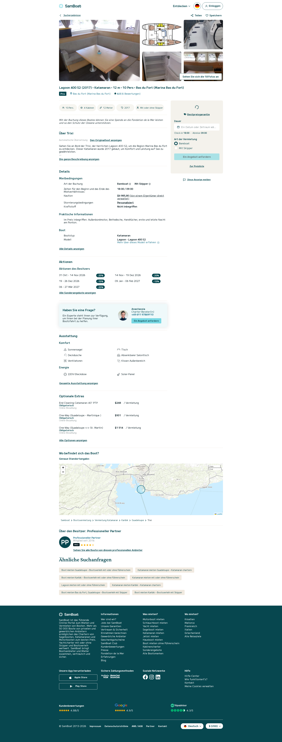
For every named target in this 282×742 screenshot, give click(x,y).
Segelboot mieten (153, 629)
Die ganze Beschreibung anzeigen (79, 159)
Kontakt (189, 682)
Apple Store (80, 677)
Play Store (81, 685)
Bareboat (184, 143)
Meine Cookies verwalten (199, 686)
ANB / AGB (137, 726)
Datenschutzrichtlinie (116, 726)
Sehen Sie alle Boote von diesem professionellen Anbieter (108, 550)
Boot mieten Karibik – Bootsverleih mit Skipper (158, 592)
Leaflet (219, 514)
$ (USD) (213, 726)
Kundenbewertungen (112, 646)
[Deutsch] (197, 6)
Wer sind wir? (108, 619)
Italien (188, 629)
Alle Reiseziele (193, 636)
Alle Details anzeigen (71, 248)
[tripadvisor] (179, 705)
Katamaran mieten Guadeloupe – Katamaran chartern (165, 570)
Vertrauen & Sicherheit (114, 629)
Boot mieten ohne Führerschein (161, 643)
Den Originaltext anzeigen (106, 140)
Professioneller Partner (87, 537)
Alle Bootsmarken (153, 653)
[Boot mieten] (70, 6)
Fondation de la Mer (112, 653)
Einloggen (214, 5)
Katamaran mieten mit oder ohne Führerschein (155, 577)
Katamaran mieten (153, 633)
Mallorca (189, 622)
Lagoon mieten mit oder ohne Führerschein (83, 585)
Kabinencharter (152, 646)
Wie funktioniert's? (196, 679)
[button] (63, 467)
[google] (121, 705)
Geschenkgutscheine (113, 639)
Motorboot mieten (153, 619)
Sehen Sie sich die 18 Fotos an (201, 76)
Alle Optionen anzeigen (73, 440)
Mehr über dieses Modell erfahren (137, 242)
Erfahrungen (108, 656)
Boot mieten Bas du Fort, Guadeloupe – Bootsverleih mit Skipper (94, 592)
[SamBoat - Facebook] (145, 677)
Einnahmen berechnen (113, 633)
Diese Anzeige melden (199, 179)
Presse (104, 650)
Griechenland (192, 633)
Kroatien (190, 619)
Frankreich (191, 626)
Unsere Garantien (111, 626)
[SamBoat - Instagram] (151, 677)
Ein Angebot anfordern (146, 320)
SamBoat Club (109, 643)
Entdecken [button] (180, 6)
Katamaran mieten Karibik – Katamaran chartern (136, 585)
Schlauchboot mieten (155, 622)
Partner (150, 726)
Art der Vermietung (185, 139)
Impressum (95, 726)
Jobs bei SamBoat (111, 622)
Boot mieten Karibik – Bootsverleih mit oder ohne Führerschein (93, 577)
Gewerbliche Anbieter (113, 636)
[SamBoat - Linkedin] (158, 677)
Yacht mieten (150, 626)
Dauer (177, 120)
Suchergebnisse (72, 15)
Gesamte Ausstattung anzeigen (78, 383)
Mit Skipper (186, 148)
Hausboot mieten (153, 639)
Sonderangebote (152, 650)
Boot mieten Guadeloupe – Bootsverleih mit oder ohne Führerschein (96, 570)
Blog (103, 660)
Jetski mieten (151, 636)
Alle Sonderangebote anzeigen (77, 292)
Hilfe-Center (192, 675)
